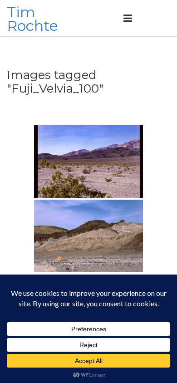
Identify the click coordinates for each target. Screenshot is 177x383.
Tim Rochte (32, 18)
